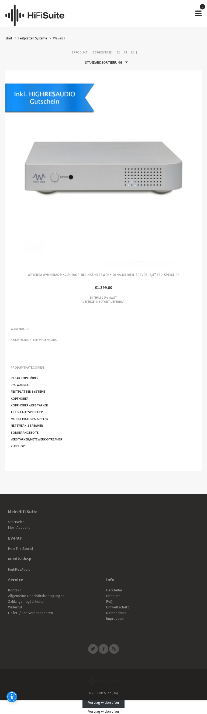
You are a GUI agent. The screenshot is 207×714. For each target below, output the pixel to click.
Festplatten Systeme (32, 38)
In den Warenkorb (153, 168)
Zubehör (18, 446)
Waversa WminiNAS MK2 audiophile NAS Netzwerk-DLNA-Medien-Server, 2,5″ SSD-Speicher (54, 168)
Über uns (113, 595)
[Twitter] (93, 649)
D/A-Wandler (20, 385)
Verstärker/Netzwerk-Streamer (36, 439)
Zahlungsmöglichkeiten (27, 601)
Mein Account (19, 527)
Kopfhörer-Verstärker (29, 405)
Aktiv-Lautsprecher (27, 412)
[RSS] (114, 649)
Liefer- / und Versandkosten (30, 612)
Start (8, 38)
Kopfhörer (20, 398)
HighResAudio (19, 569)
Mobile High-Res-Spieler (29, 419)
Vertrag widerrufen (103, 702)
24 (125, 52)
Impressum (115, 618)
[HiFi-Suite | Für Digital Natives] (34, 13)
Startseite (16, 521)
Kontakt (14, 590)
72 (132, 52)
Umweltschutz (117, 607)
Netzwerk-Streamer (27, 425)
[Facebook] (103, 649)
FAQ (109, 601)
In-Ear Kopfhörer (25, 378)
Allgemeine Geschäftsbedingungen (36, 595)
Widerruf (15, 607)
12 (118, 52)
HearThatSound (20, 548)
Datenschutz (116, 612)
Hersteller (114, 590)
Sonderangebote (25, 432)
